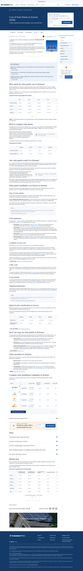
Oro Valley (48, 282)
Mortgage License (66, 535)
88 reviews (31, 400)
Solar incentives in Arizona (19, 371)
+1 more (54, 36)
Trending (17, 4)
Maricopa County (32, 282)
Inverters (22, 233)
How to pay (62, 53)
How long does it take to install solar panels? (19, 437)
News (37, 4)
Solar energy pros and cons (24, 328)
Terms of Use (52, 537)
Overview (13, 32)
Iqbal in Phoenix (42, 254)
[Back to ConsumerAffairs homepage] (9, 9)
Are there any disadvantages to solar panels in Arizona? (21, 445)
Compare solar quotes (64, 45)
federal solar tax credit (19, 357)
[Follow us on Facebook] (9, 541)
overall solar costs (19, 222)
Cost (36, 32)
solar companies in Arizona (34, 127)
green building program (40, 368)
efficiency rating (33, 224)
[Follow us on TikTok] (12, 541)
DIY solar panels (34, 272)
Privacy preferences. (41, 1)
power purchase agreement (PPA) (37, 345)
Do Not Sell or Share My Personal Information (67, 540)
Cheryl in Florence (23, 257)
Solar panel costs (63, 42)
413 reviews (31, 394)
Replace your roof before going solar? (24, 261)
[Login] (80, 4)
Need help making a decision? (18, 411)
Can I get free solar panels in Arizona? (18, 454)
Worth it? (62, 48)
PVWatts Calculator (47, 180)
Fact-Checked (23, 36)
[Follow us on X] (14, 541)
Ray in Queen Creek (19, 164)
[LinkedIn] (56, 508)
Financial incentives (63, 56)
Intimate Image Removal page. (33, 564)
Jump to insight (14, 70)
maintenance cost (53, 288)
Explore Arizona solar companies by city (18, 418)
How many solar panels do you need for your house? (25, 300)
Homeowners (14, 9)
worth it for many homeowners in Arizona (48, 163)
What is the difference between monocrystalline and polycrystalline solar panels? (27, 450)
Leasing (21, 342)
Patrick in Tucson (21, 43)
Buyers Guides (23, 4)
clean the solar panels (37, 288)
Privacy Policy (53, 535)
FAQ (61, 61)
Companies (29, 32)
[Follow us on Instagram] (11, 541)
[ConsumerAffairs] (7, 5)
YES (27, 508)
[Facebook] (53, 508)
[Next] (35, 116)
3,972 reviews (31, 388)
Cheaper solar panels (34, 225)
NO (29, 508)
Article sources (12, 504)
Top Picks (21, 32)
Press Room (52, 540)
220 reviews (31, 406)
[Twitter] (50, 508)
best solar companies (15, 377)
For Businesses (68, 4)
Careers (39, 540)
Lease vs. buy (21, 350)
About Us (39, 535)
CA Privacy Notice (66, 537)
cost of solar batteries (26, 227)
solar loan (24, 338)
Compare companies (64, 59)
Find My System (67, 22)
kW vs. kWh (24, 213)
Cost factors (62, 51)
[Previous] (31, 116)
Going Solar (20, 9)
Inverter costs (26, 235)
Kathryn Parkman (49, 36)
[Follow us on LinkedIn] (16, 541)
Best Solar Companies (27, 9)
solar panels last (18, 245)
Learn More (24, 388)
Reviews (30, 4)
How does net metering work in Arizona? (18, 441)
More (42, 32)
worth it (20, 307)
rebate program (39, 366)
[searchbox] (50, 4)
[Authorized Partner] (19, 386)
